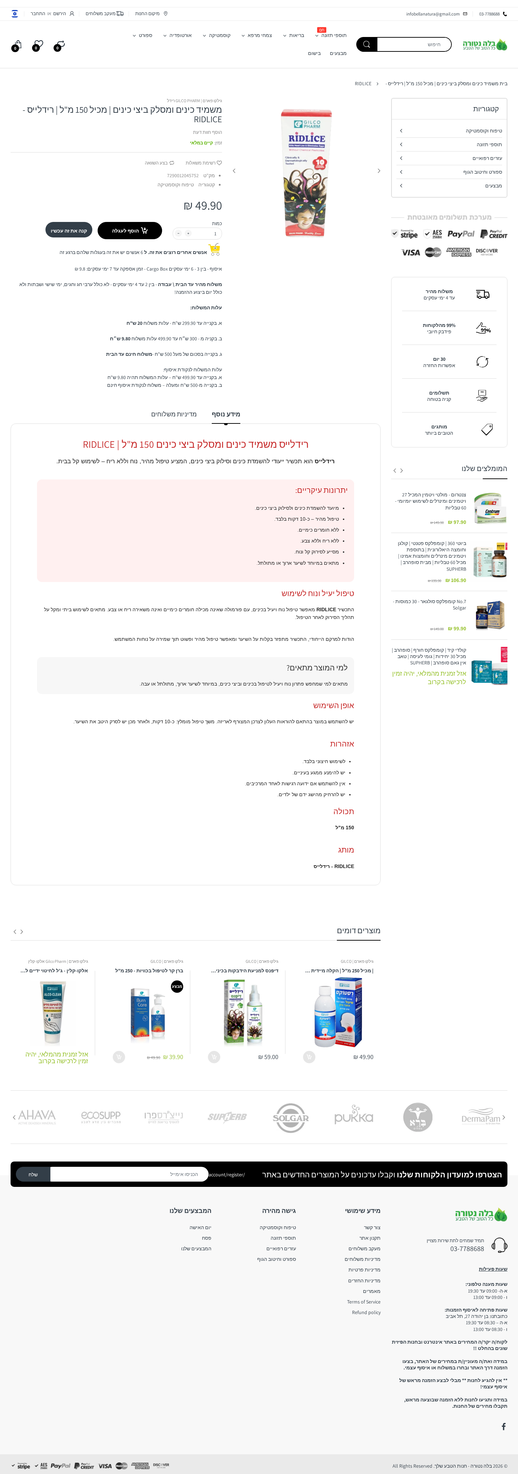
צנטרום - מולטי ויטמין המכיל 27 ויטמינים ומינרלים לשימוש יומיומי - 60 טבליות (430, 500)
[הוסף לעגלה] (309, 1057)
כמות (217, 224)
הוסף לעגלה (125, 231)
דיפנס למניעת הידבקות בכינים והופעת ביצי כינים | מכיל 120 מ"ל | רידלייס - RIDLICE (243, 970)
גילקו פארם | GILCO (357, 961)
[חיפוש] (366, 44)
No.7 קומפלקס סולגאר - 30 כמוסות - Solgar (429, 604)
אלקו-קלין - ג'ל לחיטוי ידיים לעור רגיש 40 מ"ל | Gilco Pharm (53, 970)
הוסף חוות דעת (207, 132)
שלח (33, 1174)
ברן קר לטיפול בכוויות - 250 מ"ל (149, 970)
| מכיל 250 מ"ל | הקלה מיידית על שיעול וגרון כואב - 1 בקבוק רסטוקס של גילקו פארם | (338, 970)
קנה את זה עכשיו (69, 231)
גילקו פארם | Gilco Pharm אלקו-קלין (58, 961)
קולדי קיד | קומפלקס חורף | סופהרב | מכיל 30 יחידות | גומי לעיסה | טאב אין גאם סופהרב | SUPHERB (429, 656)
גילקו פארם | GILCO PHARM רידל (194, 100)
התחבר (38, 14)
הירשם (59, 14)
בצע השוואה (156, 163)
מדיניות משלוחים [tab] (174, 414)
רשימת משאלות (201, 163)
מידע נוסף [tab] (226, 414)
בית (503, 83)
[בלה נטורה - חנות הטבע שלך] (484, 44)
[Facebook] (503, 1426)
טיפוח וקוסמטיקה (176, 184)
